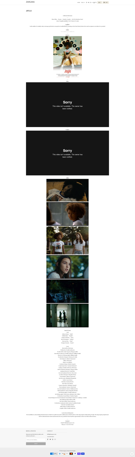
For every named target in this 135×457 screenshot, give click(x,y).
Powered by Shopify (71, 450)
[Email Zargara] (55, 439)
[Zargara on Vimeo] (50, 439)
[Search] (96, 3)
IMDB (72, 31)
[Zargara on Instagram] (53, 439)
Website (63, 31)
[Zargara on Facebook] (48, 439)
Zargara (64, 450)
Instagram (68, 31)
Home (78, 2)
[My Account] (94, 3)
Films (83, 2)
